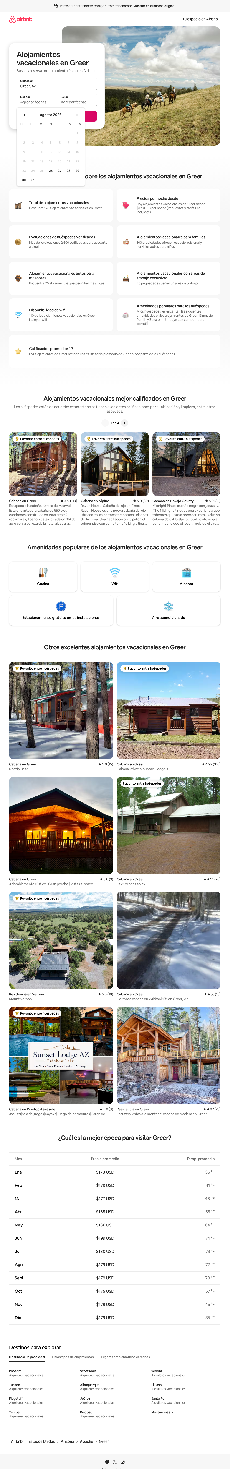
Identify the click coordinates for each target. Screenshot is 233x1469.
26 (51, 171)
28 (68, 171)
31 (33, 180)
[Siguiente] (124, 423)
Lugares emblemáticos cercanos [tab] (125, 1357)
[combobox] (57, 86)
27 (59, 171)
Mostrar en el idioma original (154, 6)
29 (77, 171)
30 (24, 180)
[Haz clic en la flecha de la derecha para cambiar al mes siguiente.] (77, 115)
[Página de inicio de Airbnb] (20, 19)
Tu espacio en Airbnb (200, 19)
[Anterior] (105, 423)
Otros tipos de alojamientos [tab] (73, 1357)
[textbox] (36, 102)
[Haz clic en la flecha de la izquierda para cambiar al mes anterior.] (24, 115)
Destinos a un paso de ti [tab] (27, 1357)
